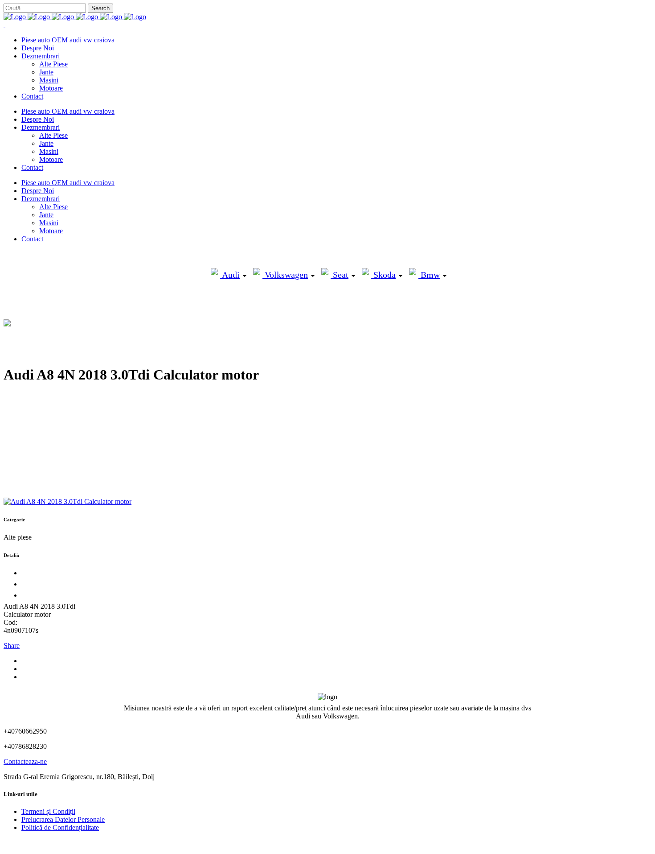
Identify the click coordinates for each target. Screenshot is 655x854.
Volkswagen (285, 275)
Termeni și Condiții (48, 811)
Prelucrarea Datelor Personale (63, 819)
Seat (339, 275)
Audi (230, 275)
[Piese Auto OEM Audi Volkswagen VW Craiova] (75, 17)
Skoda (383, 275)
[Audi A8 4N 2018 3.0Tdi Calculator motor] (67, 501)
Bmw (429, 275)
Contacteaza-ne (25, 761)
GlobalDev (112, 842)
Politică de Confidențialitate (60, 827)
